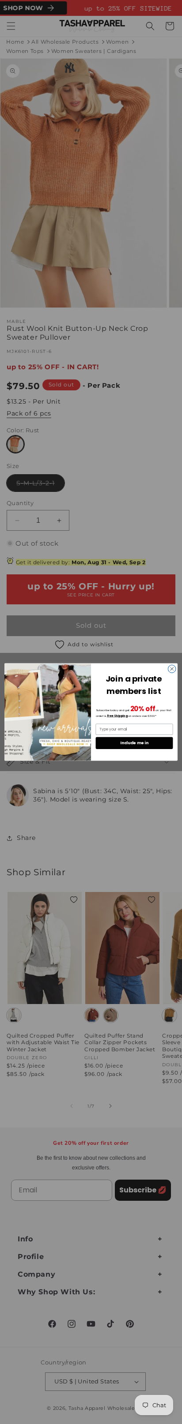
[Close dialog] (172, 669)
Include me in (134, 743)
